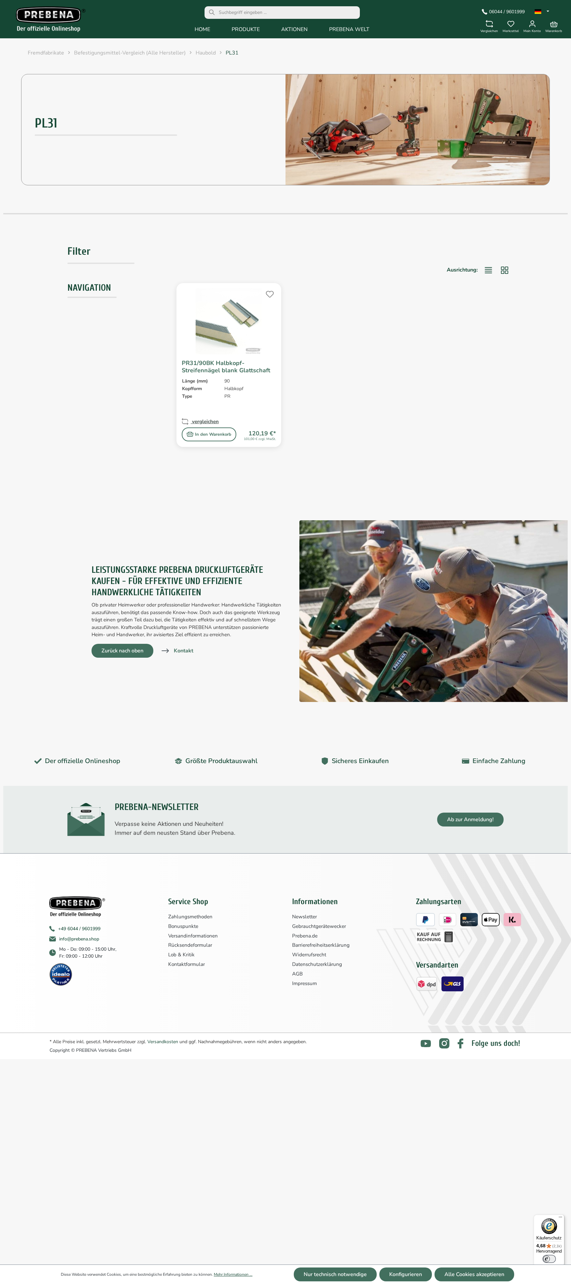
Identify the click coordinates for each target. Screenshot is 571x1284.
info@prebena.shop (79, 939)
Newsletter (304, 916)
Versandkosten (162, 1042)
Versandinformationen (193, 936)
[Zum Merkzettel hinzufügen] (269, 293)
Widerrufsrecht (309, 954)
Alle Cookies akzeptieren (474, 1274)
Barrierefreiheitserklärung (321, 945)
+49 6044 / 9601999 (79, 929)
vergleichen (205, 421)
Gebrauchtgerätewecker (319, 926)
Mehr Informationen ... (233, 1274)
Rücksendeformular (190, 945)
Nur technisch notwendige (335, 1274)
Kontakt (183, 650)
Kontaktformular (186, 964)
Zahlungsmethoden (190, 916)
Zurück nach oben (122, 650)
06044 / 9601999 (507, 12)
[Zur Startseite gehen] (46, 21)
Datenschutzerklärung (317, 964)
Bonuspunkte (183, 926)
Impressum (304, 983)
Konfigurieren (405, 1274)
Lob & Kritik (181, 954)
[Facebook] (460, 1044)
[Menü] (560, 1219)
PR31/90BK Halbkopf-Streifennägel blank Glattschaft (226, 366)
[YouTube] (426, 1043)
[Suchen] (212, 12)
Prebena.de (305, 936)
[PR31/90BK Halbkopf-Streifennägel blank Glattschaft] (229, 321)
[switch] (549, 1259)
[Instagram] (444, 1043)
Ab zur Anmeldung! (470, 819)
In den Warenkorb (213, 434)
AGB (297, 974)
